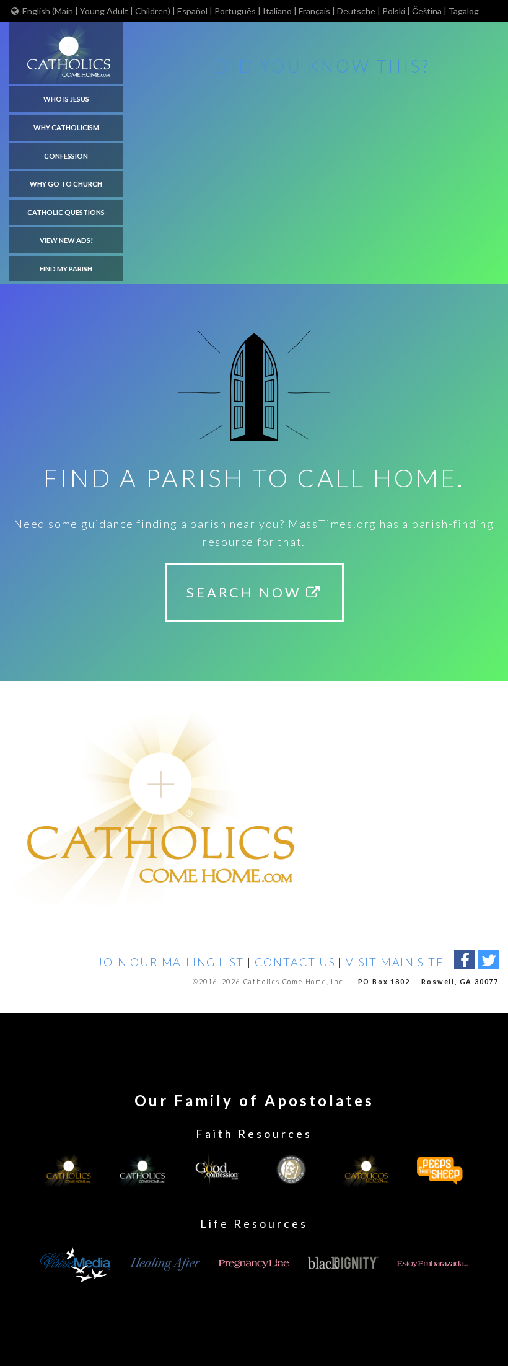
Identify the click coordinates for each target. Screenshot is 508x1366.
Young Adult (104, 11)
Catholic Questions (66, 212)
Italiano (277, 11)
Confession (66, 156)
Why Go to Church (66, 184)
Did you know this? (323, 66)
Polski (393, 11)
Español (192, 11)
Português (235, 11)
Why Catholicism (66, 127)
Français (314, 11)
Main (65, 11)
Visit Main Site (395, 962)
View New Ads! (66, 240)
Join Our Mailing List (170, 962)
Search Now (246, 592)
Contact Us (295, 962)
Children (151, 11)
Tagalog (464, 11)
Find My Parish (66, 269)
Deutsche (356, 11)
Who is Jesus (66, 99)
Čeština (427, 11)
